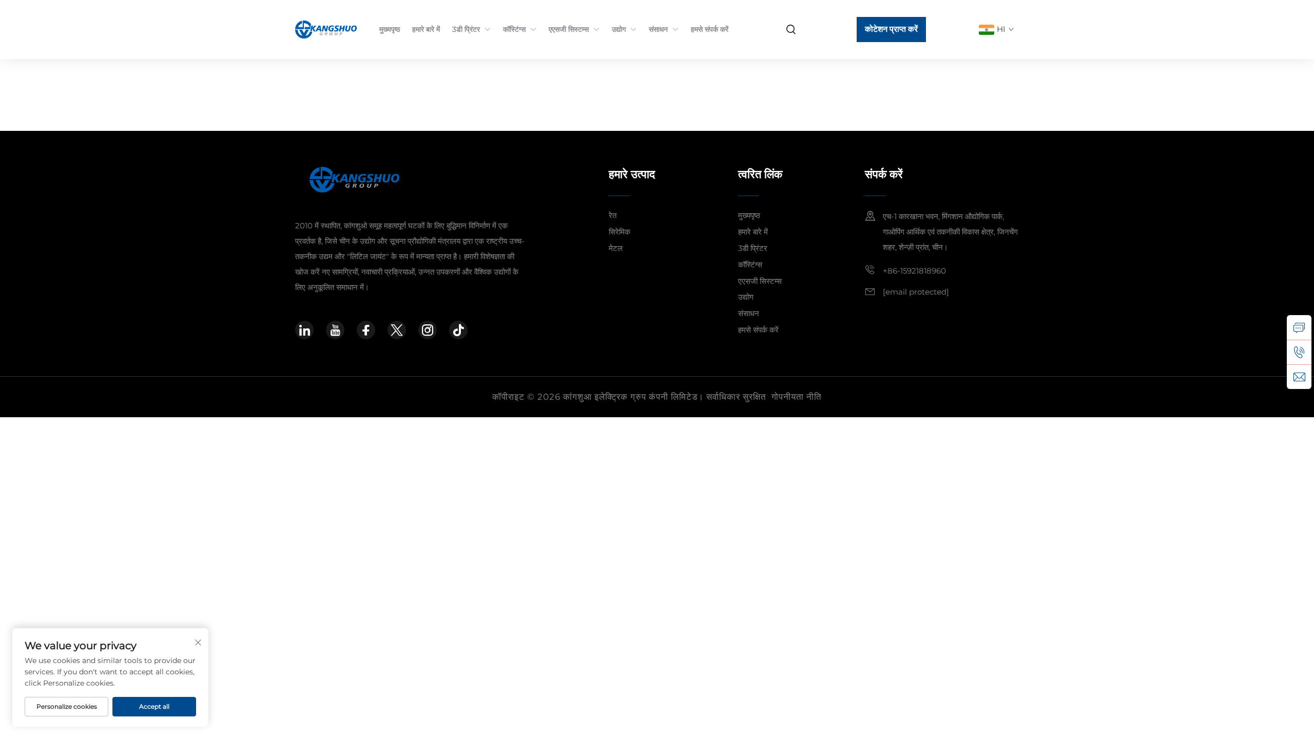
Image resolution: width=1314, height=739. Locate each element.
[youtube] (335, 330)
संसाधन (658, 29)
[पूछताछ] (1299, 327)
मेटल (616, 248)
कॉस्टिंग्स (514, 29)
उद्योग (619, 29)
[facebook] (366, 330)
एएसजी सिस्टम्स (569, 29)
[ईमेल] (1299, 376)
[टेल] (1299, 352)
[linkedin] (304, 330)
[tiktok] (458, 330)
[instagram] (427, 330)
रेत (612, 215)
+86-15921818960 (914, 271)
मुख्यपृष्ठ (389, 29)
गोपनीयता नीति (796, 397)
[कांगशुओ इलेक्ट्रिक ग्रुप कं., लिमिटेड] (327, 29)
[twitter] (397, 330)
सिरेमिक (619, 232)
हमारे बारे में (426, 29)
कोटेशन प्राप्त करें (891, 29)
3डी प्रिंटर (466, 29)
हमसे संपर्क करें (709, 29)
